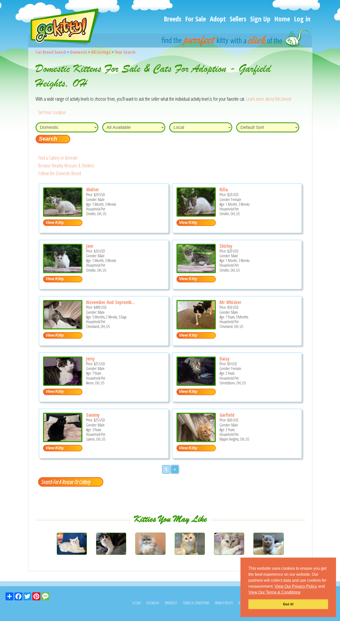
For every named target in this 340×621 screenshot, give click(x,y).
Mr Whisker (230, 302)
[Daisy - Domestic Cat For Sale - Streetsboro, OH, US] (196, 384)
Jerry (90, 359)
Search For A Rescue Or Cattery (65, 481)
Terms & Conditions (196, 603)
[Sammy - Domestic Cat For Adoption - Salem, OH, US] (62, 440)
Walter (92, 189)
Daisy (224, 359)
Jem (89, 246)
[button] (302, 592)
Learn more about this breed (268, 99)
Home (282, 18)
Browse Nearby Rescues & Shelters (66, 165)
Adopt (218, 18)
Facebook (152, 603)
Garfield (227, 415)
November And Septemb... (110, 302)
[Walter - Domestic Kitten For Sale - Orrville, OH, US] (62, 214)
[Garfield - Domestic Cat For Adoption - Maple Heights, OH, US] (196, 440)
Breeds (172, 18)
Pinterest (171, 603)
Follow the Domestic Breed (59, 173)
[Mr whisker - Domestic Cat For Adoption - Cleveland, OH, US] (196, 327)
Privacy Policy (224, 603)
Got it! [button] (288, 604)
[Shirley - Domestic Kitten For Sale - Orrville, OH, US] (196, 271)
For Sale (195, 18)
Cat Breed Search (51, 52)
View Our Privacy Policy (296, 586)
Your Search (125, 52)
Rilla (224, 189)
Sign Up (260, 18)
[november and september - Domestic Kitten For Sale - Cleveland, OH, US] (62, 327)
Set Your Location (52, 112)
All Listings (101, 52)
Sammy (93, 415)
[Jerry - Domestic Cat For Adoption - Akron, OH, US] (62, 384)
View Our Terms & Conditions (274, 592)
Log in (302, 18)
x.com (137, 603)
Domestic (78, 52)
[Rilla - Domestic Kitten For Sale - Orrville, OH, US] (196, 214)
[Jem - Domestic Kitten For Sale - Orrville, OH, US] (62, 271)
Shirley (226, 246)
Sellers (238, 18)
